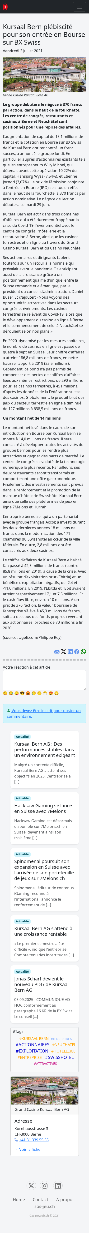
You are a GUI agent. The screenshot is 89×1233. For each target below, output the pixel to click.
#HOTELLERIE (62, 1051)
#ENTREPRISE (29, 1057)
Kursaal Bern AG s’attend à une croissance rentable (43, 931)
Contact (40, 1199)
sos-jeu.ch (44, 1206)
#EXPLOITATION (31, 1051)
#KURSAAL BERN (33, 1038)
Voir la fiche (29, 1149)
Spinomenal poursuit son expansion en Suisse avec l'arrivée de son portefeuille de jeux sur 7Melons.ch (44, 869)
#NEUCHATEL (63, 1044)
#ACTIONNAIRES (31, 1044)
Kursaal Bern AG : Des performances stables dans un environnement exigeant (44, 749)
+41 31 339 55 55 (34, 1140)
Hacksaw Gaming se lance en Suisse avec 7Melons (43, 808)
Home (19, 1199)
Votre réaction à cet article (26, 667)
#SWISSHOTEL (58, 1057)
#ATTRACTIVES (44, 1063)
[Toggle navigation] (79, 7)
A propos (65, 1199)
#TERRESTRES (61, 1039)
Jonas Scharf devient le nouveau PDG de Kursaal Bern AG (41, 984)
